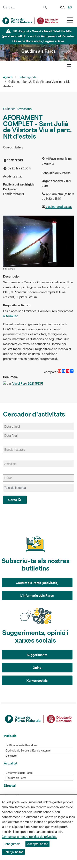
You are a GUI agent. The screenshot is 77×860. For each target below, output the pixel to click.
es (70, 7)
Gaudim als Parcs (16, 778)
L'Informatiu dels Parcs (37, 595)
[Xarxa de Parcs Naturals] (30, 21)
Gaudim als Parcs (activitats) (37, 583)
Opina (37, 667)
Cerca (13, 500)
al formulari (10, 316)
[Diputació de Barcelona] (38, 718)
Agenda (8, 77)
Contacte (11, 755)
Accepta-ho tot (37, 844)
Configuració (11, 844)
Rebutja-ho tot (13, 852)
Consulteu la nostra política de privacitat (29, 836)
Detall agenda (27, 77)
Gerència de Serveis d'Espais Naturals (28, 750)
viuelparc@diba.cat (58, 207)
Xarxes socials (37, 680)
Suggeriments (37, 655)
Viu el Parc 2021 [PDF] (27, 383)
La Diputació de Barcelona (21, 745)
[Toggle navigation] (70, 20)
